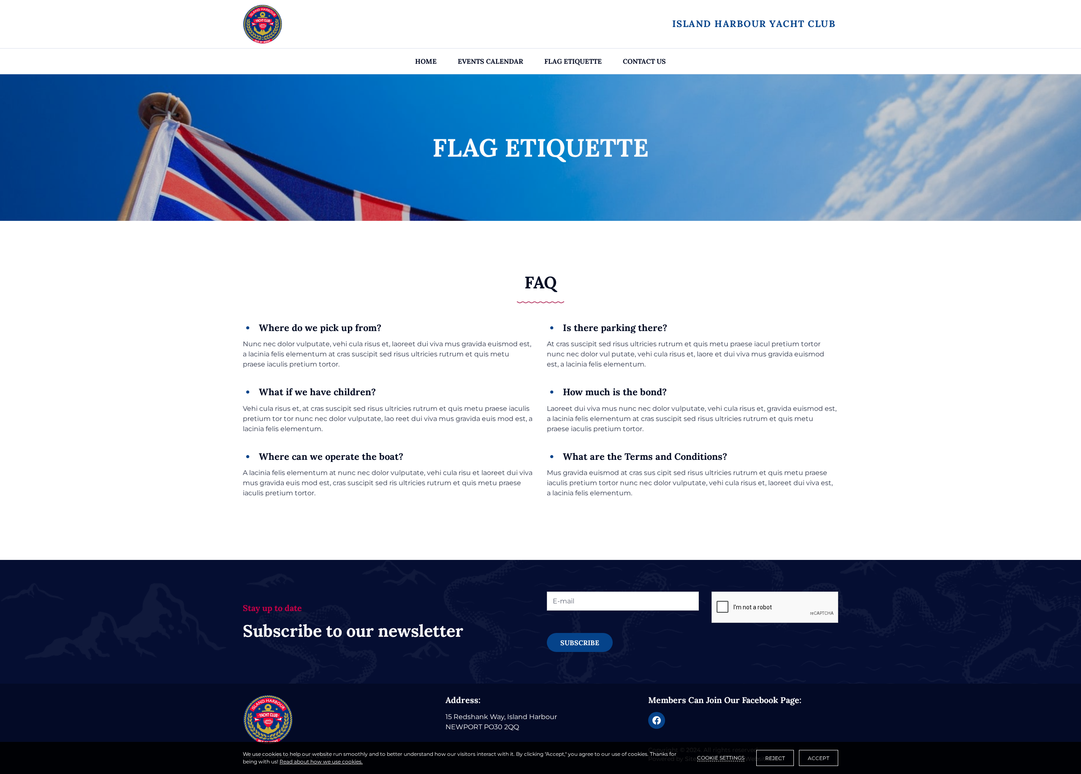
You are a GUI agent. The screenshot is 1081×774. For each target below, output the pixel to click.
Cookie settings (720, 758)
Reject (775, 758)
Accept (818, 758)
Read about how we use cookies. (321, 761)
